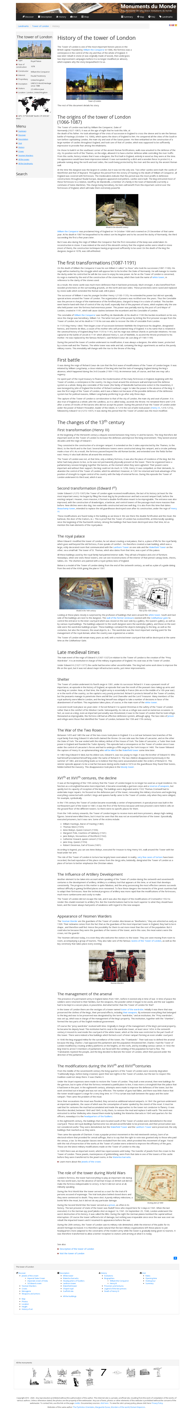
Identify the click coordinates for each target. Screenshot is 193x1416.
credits (77, 1403)
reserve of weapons (159, 786)
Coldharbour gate (159, 617)
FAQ (152, 16)
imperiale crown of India (37, 1281)
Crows (21, 151)
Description (46, 16)
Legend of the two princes (115, 1288)
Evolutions (108, 1275)
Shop (86, 16)
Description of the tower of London (77, 1248)
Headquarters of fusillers (73, 1281)
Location (25, 1304)
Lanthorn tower (69, 1283)
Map (141, 16)
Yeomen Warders (25, 155)
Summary (128, 16)
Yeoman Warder (70, 921)
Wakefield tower (130, 750)
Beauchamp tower (66, 508)
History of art (27, 1309)
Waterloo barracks (122, 1157)
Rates (148, 1275)
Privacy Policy (157, 1403)
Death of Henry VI (111, 1291)
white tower (158, 277)
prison (171, 716)
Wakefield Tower (157, 547)
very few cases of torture (150, 857)
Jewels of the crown (91, 1161)
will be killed (110, 750)
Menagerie (26, 1291)
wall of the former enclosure (120, 617)
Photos (25, 1301)
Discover (29, 16)
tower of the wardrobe (132, 1009)
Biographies (109, 1278)
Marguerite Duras (102, 1407)
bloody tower (127, 766)
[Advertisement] (32, 225)
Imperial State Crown (36, 1278)
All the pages (23, 159)
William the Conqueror (94, 49)
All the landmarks (25, 163)
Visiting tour (151, 1281)
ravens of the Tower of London (146, 940)
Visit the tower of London (72, 1253)
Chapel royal (68, 1288)
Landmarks (167, 16)
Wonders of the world (120, 1407)
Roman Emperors (137, 1407)
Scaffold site (68, 1291)
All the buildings (69, 1296)
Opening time (151, 1278)
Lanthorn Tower (121, 547)
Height (24, 1306)
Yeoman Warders (29, 1286)
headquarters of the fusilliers (98, 1116)
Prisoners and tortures (114, 1286)
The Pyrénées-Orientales (83, 1407)
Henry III (155, 407)
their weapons (130, 1012)
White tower (68, 1275)
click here (104, 1403)
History (62, 16)
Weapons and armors (31, 1293)
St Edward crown (34, 1283)
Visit (74, 16)
